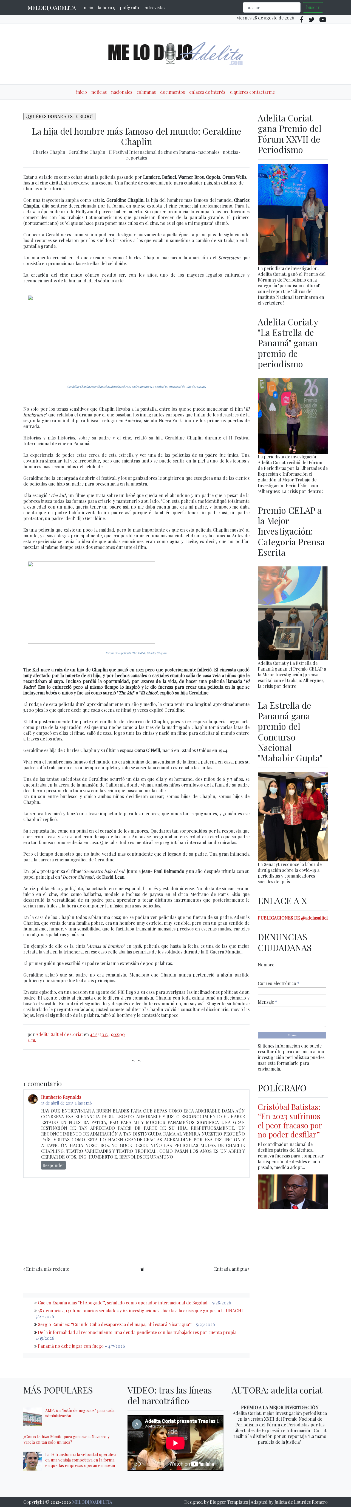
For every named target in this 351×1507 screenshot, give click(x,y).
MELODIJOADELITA (52, 7)
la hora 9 (106, 7)
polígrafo (129, 7)
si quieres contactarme (252, 92)
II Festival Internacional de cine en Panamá (152, 152)
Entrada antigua (230, 1269)
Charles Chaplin (49, 152)
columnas (146, 92)
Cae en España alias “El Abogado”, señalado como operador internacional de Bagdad (123, 1303)
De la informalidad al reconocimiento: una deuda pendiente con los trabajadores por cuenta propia (137, 1332)
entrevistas (154, 7)
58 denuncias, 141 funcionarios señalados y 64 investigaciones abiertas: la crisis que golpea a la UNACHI (140, 1310)
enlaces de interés (207, 92)
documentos (172, 92)
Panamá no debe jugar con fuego (71, 1346)
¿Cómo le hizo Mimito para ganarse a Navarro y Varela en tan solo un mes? (66, 1439)
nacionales (121, 92)
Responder (53, 1165)
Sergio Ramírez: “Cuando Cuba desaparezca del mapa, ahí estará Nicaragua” (115, 1324)
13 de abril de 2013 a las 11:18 (66, 1103)
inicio (88, 7)
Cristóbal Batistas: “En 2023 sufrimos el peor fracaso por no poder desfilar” (290, 1120)
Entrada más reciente (47, 1269)
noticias (99, 92)
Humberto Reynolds (61, 1097)
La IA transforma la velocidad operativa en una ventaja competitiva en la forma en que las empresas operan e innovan (80, 1460)
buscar (313, 7)
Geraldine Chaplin (87, 152)
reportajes (136, 158)
